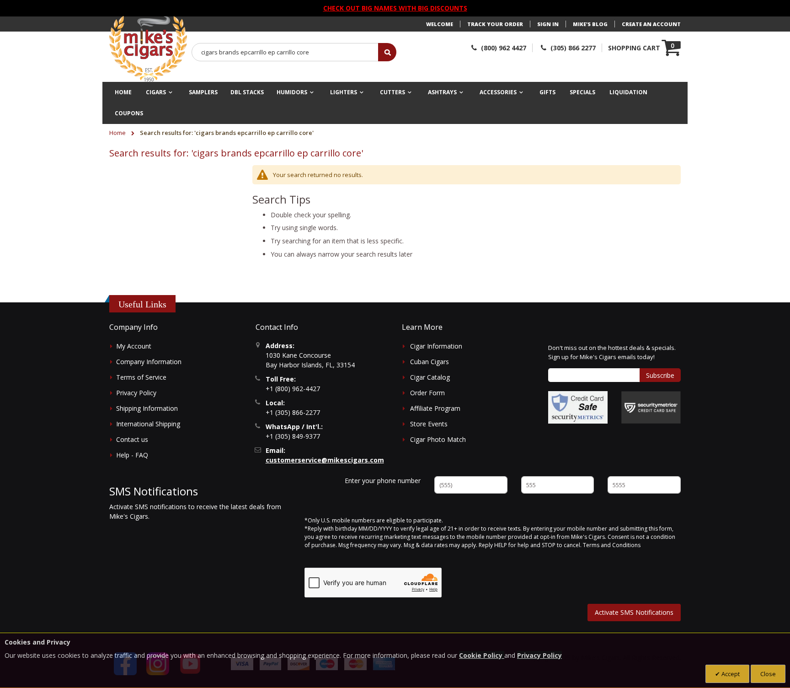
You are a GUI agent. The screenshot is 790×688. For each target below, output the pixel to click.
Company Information (148, 361)
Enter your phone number (383, 480)
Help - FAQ (132, 455)
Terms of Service (141, 377)
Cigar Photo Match (438, 439)
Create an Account (651, 24)
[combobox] (285, 52)
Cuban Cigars (429, 361)
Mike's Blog (590, 24)
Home (118, 133)
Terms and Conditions (612, 545)
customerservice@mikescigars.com (325, 460)
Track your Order (495, 24)
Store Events (429, 423)
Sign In (548, 24)
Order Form (427, 392)
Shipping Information (147, 408)
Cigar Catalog (430, 377)
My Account (133, 346)
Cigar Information (436, 346)
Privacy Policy (136, 392)
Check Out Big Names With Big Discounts (395, 8)
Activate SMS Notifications (634, 612)
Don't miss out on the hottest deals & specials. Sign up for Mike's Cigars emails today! (612, 352)
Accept (730, 674)
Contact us (132, 439)
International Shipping (148, 423)
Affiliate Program (435, 408)
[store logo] (148, 49)
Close (768, 674)
